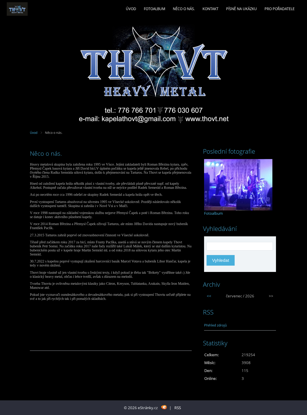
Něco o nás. (184, 8)
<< (209, 296)
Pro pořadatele (280, 8)
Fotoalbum (154, 8)
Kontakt (210, 8)
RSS (177, 407)
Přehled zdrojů (215, 325)
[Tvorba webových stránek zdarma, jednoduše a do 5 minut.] (164, 407)
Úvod (131, 8)
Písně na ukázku (241, 8)
